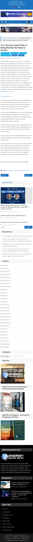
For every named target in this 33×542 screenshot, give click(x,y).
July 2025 (4, 292)
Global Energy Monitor (8, 527)
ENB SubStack (22, 3)
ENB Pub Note (14, 53)
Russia (27, 170)
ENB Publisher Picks (7, 515)
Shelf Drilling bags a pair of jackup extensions (13, 215)
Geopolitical (23, 53)
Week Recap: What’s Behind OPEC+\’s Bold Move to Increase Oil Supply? (29, 175)
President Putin (11, 170)
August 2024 (5, 326)
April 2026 (5, 265)
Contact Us (5, 509)
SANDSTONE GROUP (12, 3)
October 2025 (6, 283)
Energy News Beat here (7, 91)
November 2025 (6, 280)
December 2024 (6, 313)
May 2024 (5, 335)
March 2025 (5, 304)
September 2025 (6, 286)
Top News (21, 55)
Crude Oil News (5, 53)
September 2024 (6, 323)
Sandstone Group (6, 530)
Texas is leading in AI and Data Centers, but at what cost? (17, 236)
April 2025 (5, 301)
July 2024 (4, 329)
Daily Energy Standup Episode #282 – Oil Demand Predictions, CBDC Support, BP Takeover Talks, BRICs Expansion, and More (14, 207)
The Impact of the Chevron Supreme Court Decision (14, 222)
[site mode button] (28, 22)
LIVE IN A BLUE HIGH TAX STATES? (16, 5)
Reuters (14, 109)
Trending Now (6, 512)
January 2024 (5, 347)
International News (6, 55)
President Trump (20, 170)
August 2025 (5, 289)
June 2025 (5, 295)
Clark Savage (13, 58)
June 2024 (5, 332)
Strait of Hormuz (6, 524)
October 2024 (6, 320)
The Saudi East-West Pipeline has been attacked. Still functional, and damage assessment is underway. (16, 250)
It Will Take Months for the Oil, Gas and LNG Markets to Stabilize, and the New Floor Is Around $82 (16, 255)
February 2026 (6, 271)
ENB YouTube (6, 521)
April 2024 (5, 338)
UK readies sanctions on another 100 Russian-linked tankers (6, 175)
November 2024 (6, 317)
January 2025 (5, 310)
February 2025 (6, 307)
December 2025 (6, 277)
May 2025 (5, 298)
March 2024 (5, 341)
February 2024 (6, 344)
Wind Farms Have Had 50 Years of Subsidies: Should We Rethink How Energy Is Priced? (16, 245)
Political (14, 55)
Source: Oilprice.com (6, 96)
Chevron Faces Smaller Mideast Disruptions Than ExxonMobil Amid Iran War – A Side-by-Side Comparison (16, 240)
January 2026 (5, 274)
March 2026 (5, 268)
